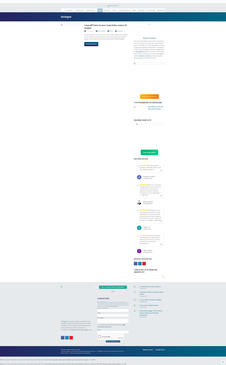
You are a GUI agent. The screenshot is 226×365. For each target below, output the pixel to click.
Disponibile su (149, 96)
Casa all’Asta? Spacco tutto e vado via (150, 286)
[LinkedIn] (140, 263)
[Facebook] (135, 263)
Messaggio (100, 318)
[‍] (62, 1)
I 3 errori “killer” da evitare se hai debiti (150, 300)
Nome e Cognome (102, 308)
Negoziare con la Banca (145, 56)
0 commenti (119, 31)
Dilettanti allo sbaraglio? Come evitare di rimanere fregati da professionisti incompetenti (151, 313)
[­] (62, 10)
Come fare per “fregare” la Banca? (149, 305)
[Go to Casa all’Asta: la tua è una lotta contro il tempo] (71, 31)
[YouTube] (144, 263)
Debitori (111, 31)
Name (99, 329)
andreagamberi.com (140, 51)
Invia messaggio (113, 341)
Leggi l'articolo (91, 44)
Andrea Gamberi (101, 31)
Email (99, 313)
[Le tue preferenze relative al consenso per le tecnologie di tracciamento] (223, 362)
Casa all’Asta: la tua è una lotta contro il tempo (105, 26)
